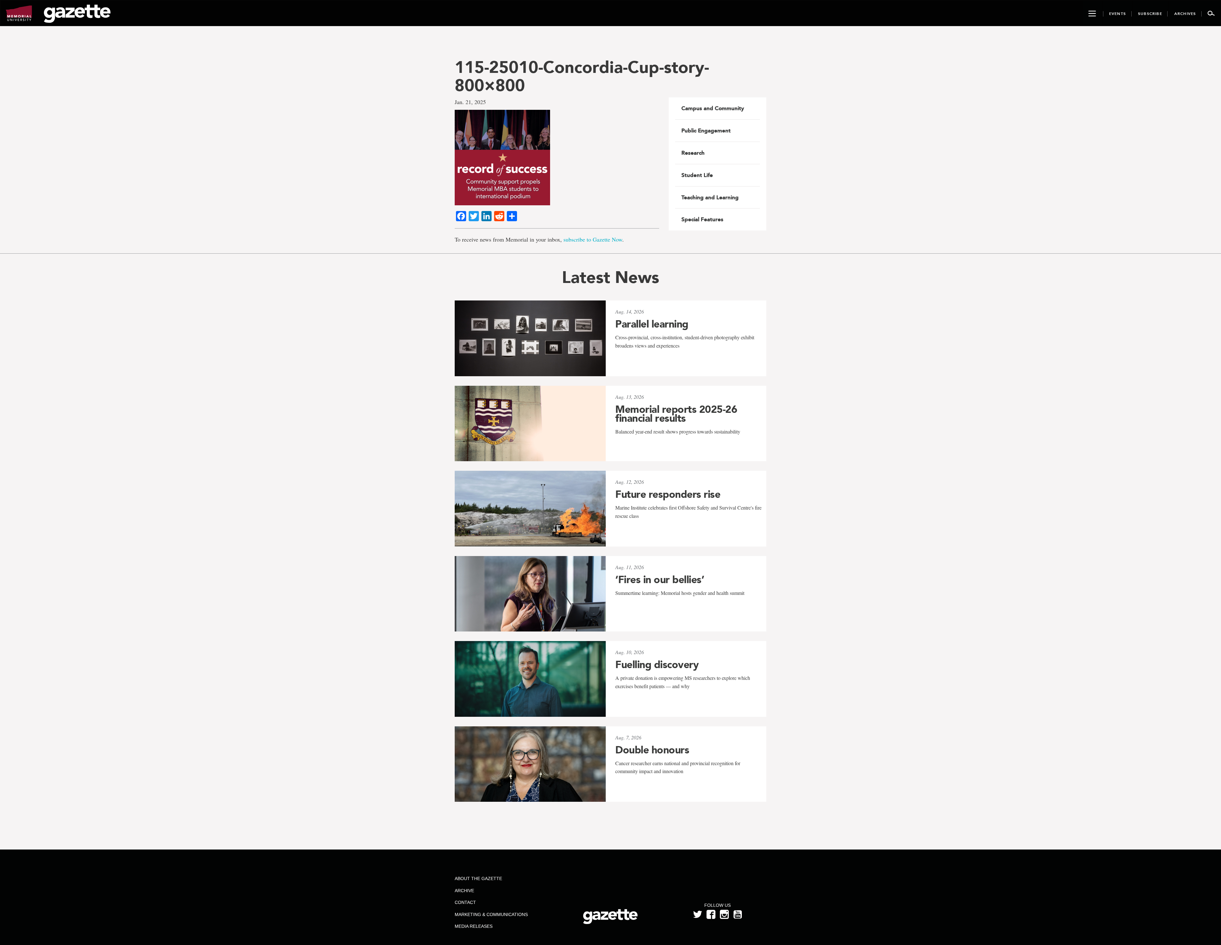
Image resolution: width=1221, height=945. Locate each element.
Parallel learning (651, 324)
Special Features (702, 219)
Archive (464, 890)
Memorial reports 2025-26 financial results (676, 414)
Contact (465, 902)
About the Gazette (478, 878)
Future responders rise (667, 494)
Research (693, 153)
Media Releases (474, 926)
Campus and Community (712, 108)
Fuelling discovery (657, 664)
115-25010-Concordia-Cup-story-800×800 (582, 76)
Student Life (697, 175)
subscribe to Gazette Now (592, 239)
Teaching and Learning (710, 197)
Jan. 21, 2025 (470, 102)
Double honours (652, 749)
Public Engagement (706, 130)
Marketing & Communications (491, 914)
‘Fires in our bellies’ (659, 579)
